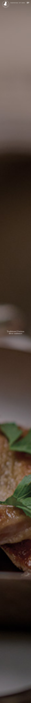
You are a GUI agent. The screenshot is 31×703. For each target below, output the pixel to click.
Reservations (14, 2)
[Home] (5, 7)
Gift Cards (22, 2)
